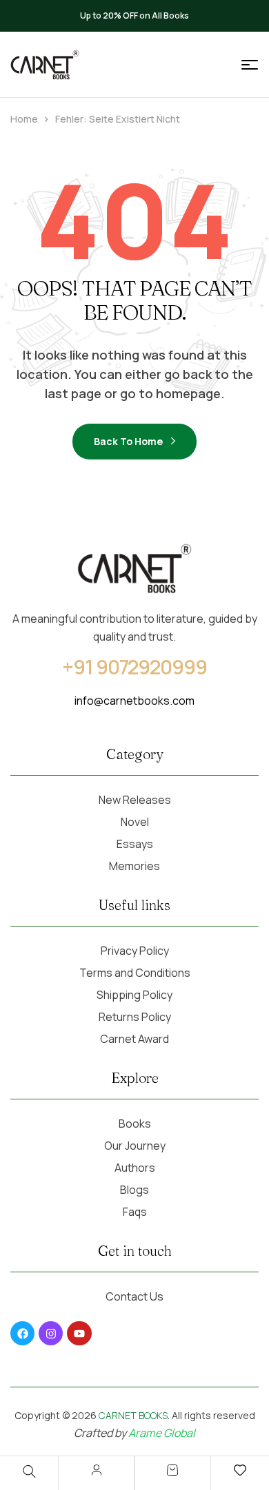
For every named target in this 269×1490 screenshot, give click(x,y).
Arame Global (161, 1432)
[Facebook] (22, 1333)
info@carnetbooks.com (134, 700)
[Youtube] (79, 1333)
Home (24, 118)
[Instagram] (51, 1333)
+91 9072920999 (134, 667)
